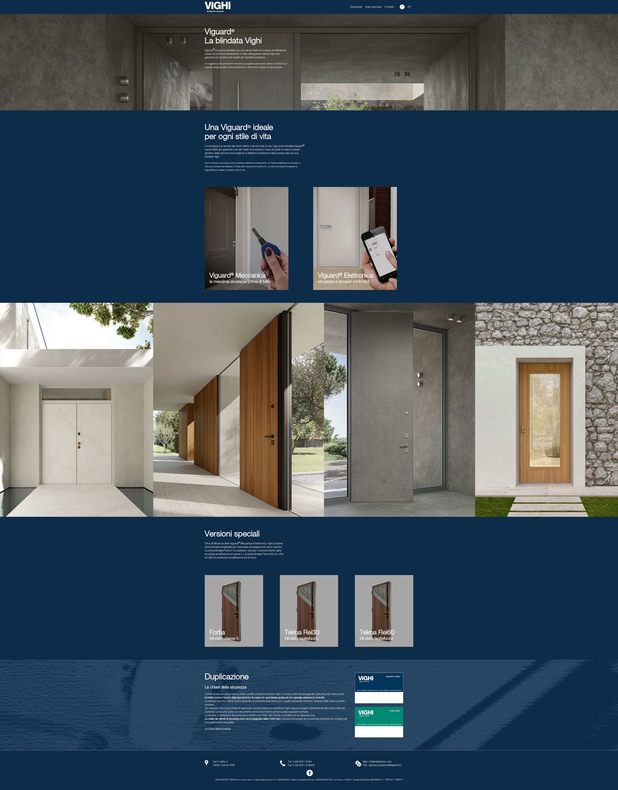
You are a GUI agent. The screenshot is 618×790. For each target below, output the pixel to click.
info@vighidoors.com (380, 761)
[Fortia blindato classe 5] (234, 610)
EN (409, 7)
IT (402, 7)
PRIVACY (389, 780)
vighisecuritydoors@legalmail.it (385, 765)
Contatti (389, 6)
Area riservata (373, 6)
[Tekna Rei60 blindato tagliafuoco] (384, 610)
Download (356, 6)
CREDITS (399, 780)
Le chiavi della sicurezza (218, 728)
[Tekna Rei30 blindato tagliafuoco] (309, 610)
